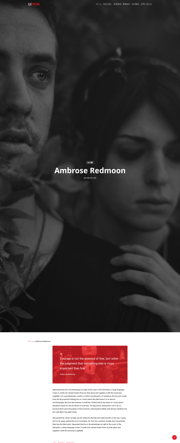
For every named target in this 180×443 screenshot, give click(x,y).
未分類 (90, 162)
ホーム (30, 341)
